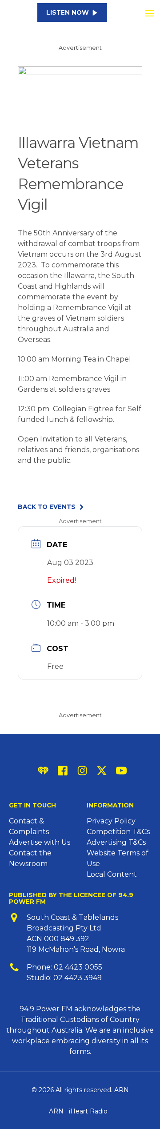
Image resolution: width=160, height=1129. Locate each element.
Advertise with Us (39, 842)
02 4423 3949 (77, 978)
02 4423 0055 (78, 967)
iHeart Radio (88, 1111)
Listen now (67, 12)
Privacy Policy (111, 821)
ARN (56, 1111)
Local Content (112, 874)
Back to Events (47, 507)
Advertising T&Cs (116, 842)
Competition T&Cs (118, 831)
